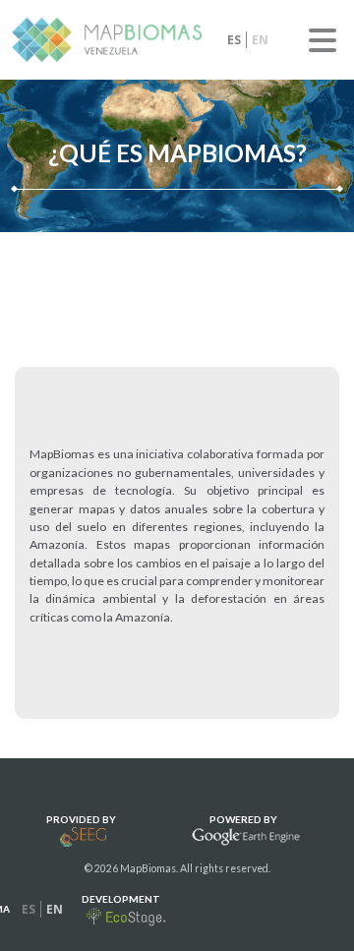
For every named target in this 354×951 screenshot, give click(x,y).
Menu (322, 40)
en (260, 39)
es (234, 39)
